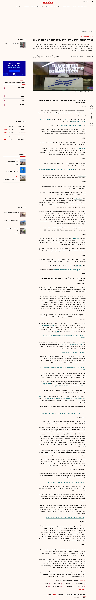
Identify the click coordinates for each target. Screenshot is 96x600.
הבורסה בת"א (89, 36)
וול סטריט (80, 586)
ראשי (85, 7)
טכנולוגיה (47, 7)
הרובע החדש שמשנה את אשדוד (11, 220)
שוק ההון (68, 583)
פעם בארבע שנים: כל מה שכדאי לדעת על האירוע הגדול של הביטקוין (65, 517)
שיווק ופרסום (26, 7)
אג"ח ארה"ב (57, 583)
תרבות (16, 7)
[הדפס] (57, 56)
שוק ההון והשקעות (66, 7)
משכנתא (17, 168)
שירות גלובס (90, 56)
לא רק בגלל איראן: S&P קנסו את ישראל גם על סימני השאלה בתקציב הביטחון (62, 413)
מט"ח (46, 583)
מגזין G (20, 7)
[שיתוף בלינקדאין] (91, 113)
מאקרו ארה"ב (69, 586)
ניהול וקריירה (36, 7)
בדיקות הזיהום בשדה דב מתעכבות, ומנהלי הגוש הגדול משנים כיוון (12, 163)
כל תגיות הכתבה (82, 589)
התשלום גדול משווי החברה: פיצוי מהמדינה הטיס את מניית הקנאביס (11, 178)
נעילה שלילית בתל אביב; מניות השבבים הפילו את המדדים (12, 44)
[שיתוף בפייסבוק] (42, 56)
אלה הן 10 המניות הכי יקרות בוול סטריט (73, 352)
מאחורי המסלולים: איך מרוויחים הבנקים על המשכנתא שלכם (12, 170)
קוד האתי (54, 594)
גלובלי (42, 7)
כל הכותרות (74, 7)
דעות (32, 7)
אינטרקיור (17, 176)
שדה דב (17, 159)
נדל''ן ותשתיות (57, 7)
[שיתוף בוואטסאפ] (38, 56)
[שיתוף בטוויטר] (34, 56)
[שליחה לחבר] (47, 56)
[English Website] (93, 7)
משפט (51, 7)
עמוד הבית (91, 31)
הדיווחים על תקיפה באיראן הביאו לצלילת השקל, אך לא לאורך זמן (66, 482)
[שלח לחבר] (91, 117)
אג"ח (46, 586)
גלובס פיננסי (80, 7)
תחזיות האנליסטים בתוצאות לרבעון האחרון (71, 344)
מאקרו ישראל (56, 586)
